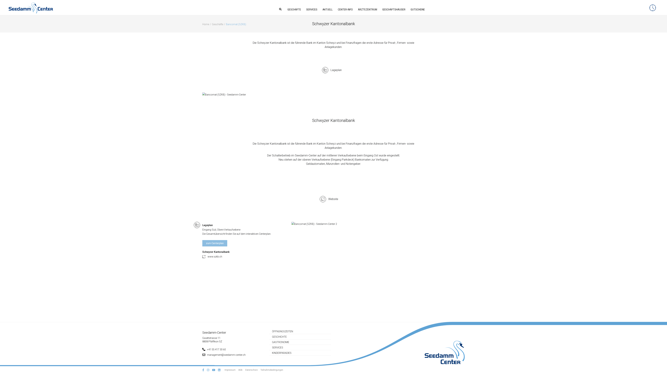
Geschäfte (294, 9)
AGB (240, 370)
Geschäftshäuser (393, 9)
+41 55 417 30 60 (216, 349)
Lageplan (336, 70)
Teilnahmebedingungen (272, 370)
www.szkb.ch (215, 256)
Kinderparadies (281, 353)
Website (333, 199)
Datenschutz (251, 370)
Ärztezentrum (367, 9)
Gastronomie (280, 342)
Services (311, 9)
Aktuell (328, 9)
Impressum (230, 370)
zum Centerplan (215, 243)
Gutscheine (418, 9)
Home (205, 24)
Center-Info (345, 9)
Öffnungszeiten (282, 331)
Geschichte (279, 336)
